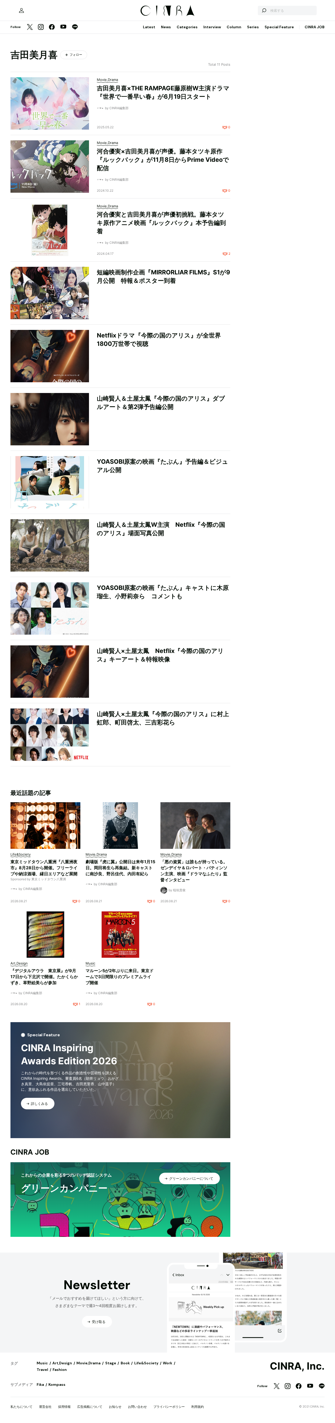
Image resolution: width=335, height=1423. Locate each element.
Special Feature (279, 27)
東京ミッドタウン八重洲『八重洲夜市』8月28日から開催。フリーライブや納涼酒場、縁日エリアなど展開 (43, 867)
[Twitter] (30, 27)
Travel (42, 1369)
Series (253, 27)
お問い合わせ (137, 1407)
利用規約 (197, 1407)
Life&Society (146, 1363)
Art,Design (62, 1363)
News (166, 27)
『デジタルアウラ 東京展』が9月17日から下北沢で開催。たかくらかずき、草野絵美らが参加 (44, 976)
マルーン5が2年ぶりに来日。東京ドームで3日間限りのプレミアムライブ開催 (120, 976)
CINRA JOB (315, 27)
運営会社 (45, 1407)
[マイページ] (21, 10)
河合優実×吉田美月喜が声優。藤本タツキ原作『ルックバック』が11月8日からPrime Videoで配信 (163, 160)
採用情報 (64, 1407)
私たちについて (21, 1407)
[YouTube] (63, 27)
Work (167, 1363)
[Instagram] (41, 27)
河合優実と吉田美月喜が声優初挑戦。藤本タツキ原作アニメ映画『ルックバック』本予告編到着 (161, 223)
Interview (212, 27)
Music (42, 1363)
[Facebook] (52, 27)
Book (125, 1363)
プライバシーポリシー (169, 1407)
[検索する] (264, 10)
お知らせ (115, 1407)
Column (234, 27)
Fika (40, 1384)
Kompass (56, 1384)
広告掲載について (89, 1407)
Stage (110, 1363)
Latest (149, 27)
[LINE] (75, 27)
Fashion (60, 1369)
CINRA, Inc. (297, 1366)
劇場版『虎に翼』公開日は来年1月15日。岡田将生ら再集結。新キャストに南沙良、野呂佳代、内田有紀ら (120, 867)
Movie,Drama (88, 1363)
